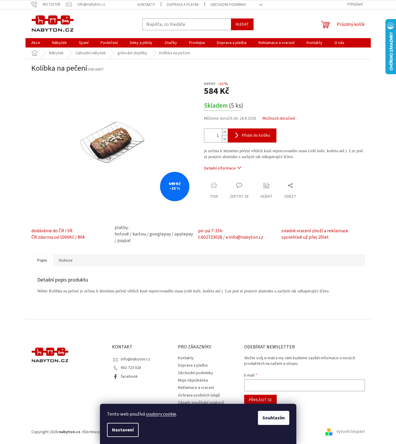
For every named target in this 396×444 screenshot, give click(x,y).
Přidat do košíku (256, 135)
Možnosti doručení (279, 118)
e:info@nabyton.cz (244, 237)
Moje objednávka (193, 380)
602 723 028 (131, 368)
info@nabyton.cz (135, 359)
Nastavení (123, 430)
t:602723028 (210, 237)
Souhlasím (273, 418)
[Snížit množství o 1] (225, 138)
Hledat (242, 24)
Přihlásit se (260, 400)
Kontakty (146, 4)
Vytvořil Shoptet (350, 432)
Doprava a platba (183, 4)
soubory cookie (161, 414)
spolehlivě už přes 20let (305, 237)
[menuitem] (36, 43)
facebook (129, 376)
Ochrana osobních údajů (199, 395)
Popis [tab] (42, 260)
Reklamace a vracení (196, 388)
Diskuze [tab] (66, 260)
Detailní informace (220, 168)
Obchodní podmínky (228, 4)
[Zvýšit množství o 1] (225, 132)
